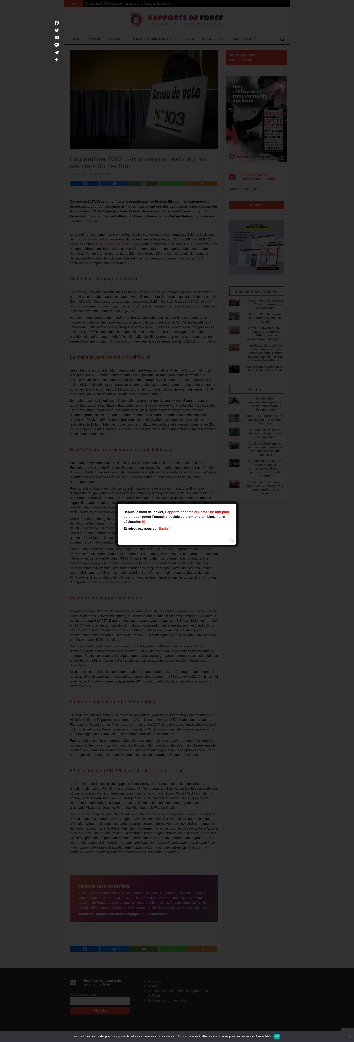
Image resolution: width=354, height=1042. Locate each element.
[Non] (349, 1036)
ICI (144, 521)
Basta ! (164, 528)
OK (277, 1036)
